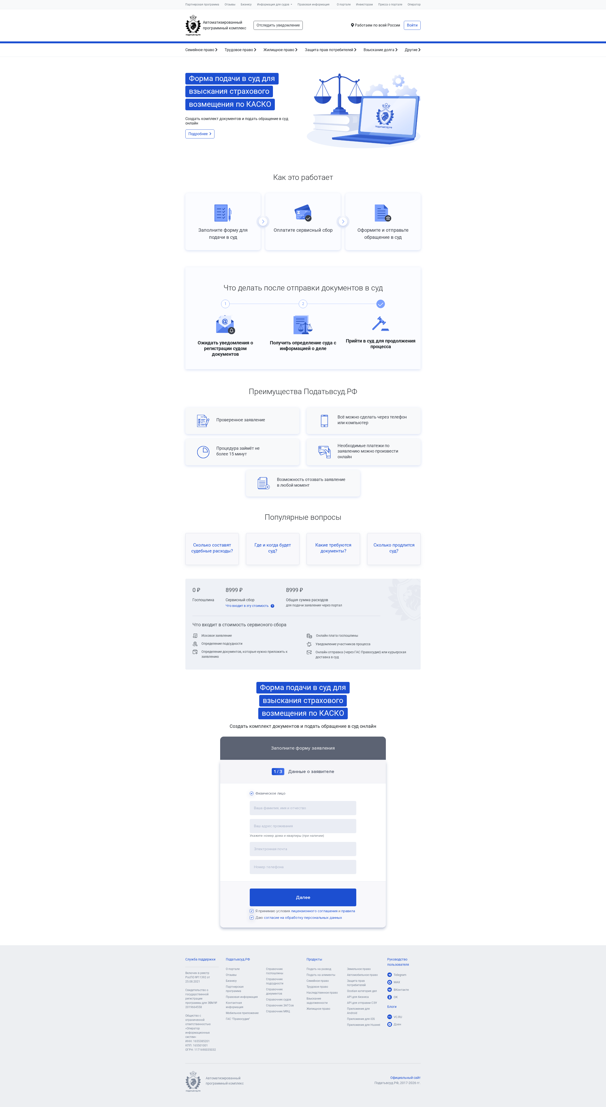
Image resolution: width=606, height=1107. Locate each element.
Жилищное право (279, 50)
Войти (412, 25)
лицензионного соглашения (314, 911)
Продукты (314, 959)
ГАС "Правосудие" (238, 1019)
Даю (298, 917)
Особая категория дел (362, 991)
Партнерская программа (202, 4)
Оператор (414, 4)
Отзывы (230, 4)
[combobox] (303, 808)
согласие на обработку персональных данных (303, 917)
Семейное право (200, 50)
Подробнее (198, 134)
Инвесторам (364, 4)
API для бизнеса (358, 997)
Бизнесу (246, 4)
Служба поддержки (200, 959)
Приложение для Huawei (363, 1025)
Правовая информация (314, 4)
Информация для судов (273, 4)
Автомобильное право (362, 975)
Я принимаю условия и (305, 911)
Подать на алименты (321, 975)
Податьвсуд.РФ (238, 959)
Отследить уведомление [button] (278, 25)
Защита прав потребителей (329, 50)
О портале (344, 4)
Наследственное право (322, 992)
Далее (303, 897)
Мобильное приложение (242, 1013)
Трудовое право (239, 50)
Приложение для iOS (361, 1019)
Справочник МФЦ (278, 1011)
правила (348, 911)
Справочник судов (278, 999)
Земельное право (359, 969)
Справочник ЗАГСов (280, 1005)
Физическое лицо (270, 793)
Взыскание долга (379, 50)
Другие (411, 50)
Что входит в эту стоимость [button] (247, 606)
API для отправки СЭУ (362, 1003)
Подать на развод (319, 969)
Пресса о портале (390, 4)
